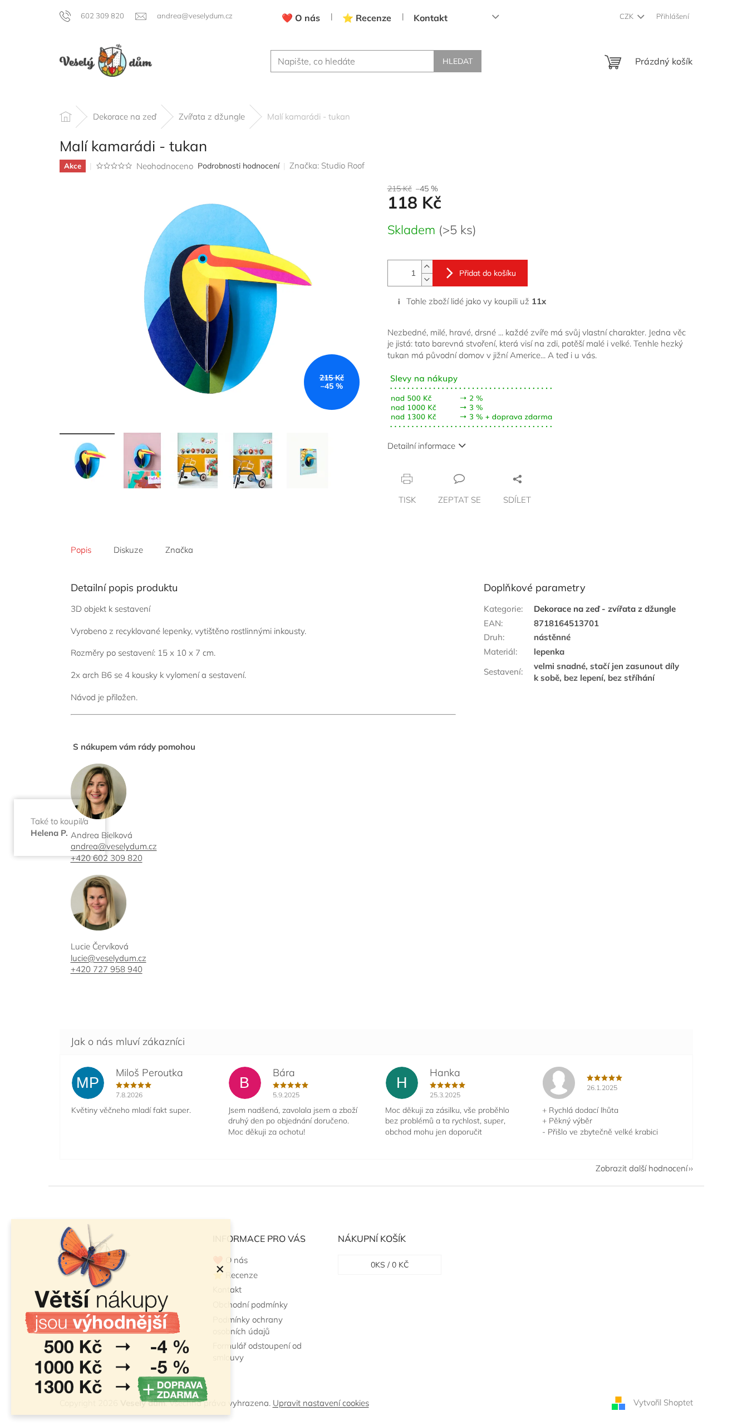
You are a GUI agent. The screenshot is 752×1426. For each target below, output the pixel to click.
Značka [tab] (179, 549)
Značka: (327, 165)
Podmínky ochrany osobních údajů (248, 1325)
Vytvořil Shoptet (663, 1402)
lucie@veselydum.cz (108, 958)
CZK (627, 16)
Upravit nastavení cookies (321, 1403)
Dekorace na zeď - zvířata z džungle (605, 608)
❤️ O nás (301, 17)
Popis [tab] (81, 549)
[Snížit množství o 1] (426, 279)
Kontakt (431, 17)
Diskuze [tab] (128, 549)
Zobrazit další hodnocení (641, 1168)
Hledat (458, 61)
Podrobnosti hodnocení (238, 166)
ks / (390, 1265)
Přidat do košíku (487, 273)
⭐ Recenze (366, 17)
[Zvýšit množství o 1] (426, 266)
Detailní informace (421, 445)
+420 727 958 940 (106, 969)
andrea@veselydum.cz (114, 846)
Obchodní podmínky (250, 1304)
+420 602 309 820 (106, 858)
